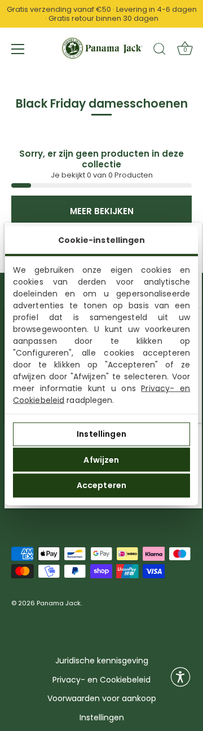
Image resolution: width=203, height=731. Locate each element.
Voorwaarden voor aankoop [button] (101, 698)
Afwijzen (101, 459)
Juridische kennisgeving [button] (101, 660)
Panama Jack (59, 603)
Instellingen (101, 434)
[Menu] (18, 49)
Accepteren (101, 485)
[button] (180, 677)
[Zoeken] (159, 50)
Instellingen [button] (102, 717)
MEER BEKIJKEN (102, 211)
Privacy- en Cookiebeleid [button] (101, 680)
